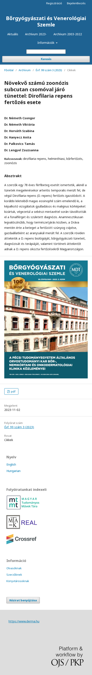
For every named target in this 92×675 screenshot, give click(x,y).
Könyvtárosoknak (17, 581)
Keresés (46, 59)
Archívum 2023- (36, 34)
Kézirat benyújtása (23, 600)
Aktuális (12, 34)
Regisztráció (54, 3)
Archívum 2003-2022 (67, 34)
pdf (12, 391)
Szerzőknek (14, 574)
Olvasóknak (14, 568)
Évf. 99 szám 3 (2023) (49, 70)
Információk (46, 43)
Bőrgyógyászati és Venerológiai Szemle (46, 21)
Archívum (25, 70)
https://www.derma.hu (24, 621)
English (11, 464)
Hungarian (13, 471)
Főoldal (8, 70)
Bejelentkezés (76, 3)
